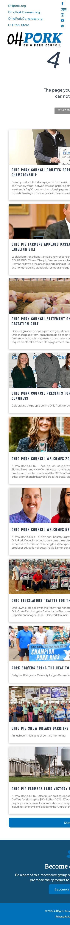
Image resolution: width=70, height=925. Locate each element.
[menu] (64, 9)
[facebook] (62, 4)
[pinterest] (62, 26)
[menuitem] (17, 6)
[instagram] (62, 15)
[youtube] (62, 21)
